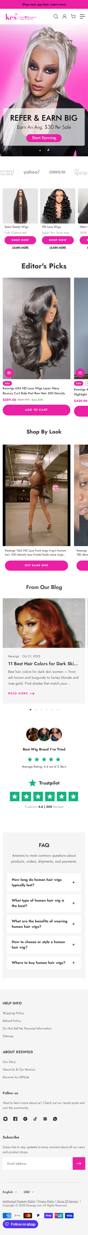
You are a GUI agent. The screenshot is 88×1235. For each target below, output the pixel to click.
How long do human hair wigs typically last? (37, 882)
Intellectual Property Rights (19, 1201)
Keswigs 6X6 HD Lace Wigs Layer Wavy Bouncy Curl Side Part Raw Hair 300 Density (34, 390)
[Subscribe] (79, 1163)
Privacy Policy (46, 1201)
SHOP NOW (20, 240)
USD (27, 1192)
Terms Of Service (67, 1201)
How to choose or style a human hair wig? (38, 944)
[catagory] (82, 16)
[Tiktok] (35, 1119)
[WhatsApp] (55, 1119)
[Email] (45, 1119)
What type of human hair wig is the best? (38, 903)
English (8, 1192)
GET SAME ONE (36, 565)
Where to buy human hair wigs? (38, 962)
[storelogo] (27, 17)
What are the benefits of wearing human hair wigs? (39, 924)
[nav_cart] (73, 16)
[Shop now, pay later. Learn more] (44, 4)
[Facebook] (15, 1119)
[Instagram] (36, 495)
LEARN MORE (20, 247)
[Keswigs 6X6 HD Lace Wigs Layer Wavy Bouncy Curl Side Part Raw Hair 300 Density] (36, 328)
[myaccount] (64, 16)
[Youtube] (25, 1119)
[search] (55, 16)
